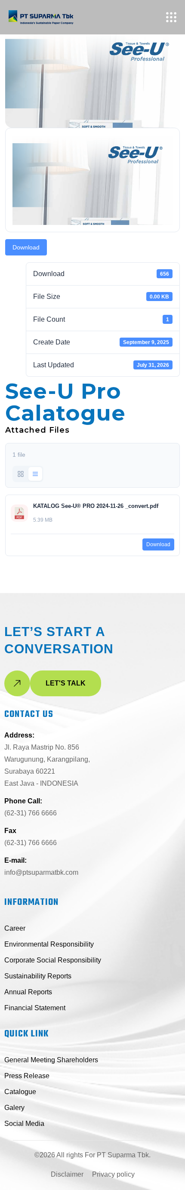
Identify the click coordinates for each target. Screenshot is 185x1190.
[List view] (35, 474)
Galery (14, 1107)
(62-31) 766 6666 (30, 813)
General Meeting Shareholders (51, 1060)
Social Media (24, 1123)
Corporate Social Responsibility (52, 960)
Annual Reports (28, 992)
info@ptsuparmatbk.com (41, 872)
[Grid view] (21, 474)
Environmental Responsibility (49, 944)
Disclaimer (67, 1174)
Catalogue (20, 1091)
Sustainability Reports (37, 976)
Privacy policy (113, 1174)
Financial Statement (34, 1008)
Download (26, 247)
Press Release (26, 1075)
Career (14, 928)
